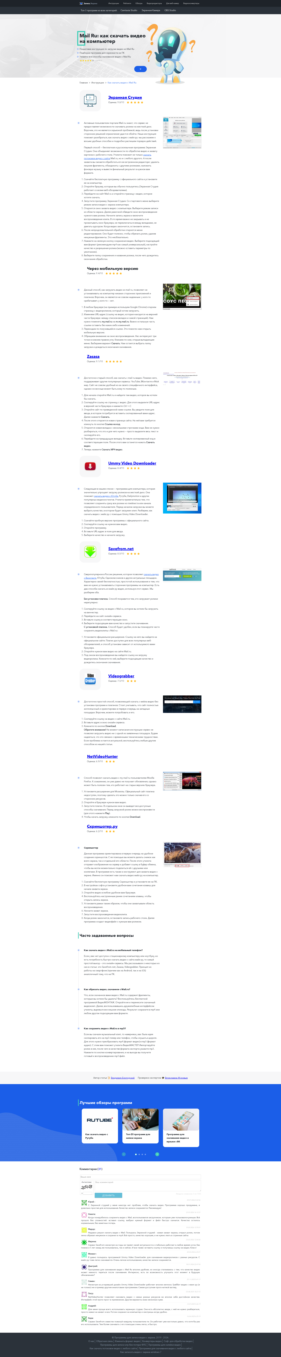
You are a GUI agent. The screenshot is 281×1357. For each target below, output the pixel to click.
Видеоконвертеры (191, 3)
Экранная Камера (151, 10)
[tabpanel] (100, 1126)
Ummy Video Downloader (132, 463)
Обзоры (138, 3)
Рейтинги (127, 3)
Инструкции (113, 3)
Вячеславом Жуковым (176, 1077)
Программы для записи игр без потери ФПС (123, 1344)
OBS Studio (170, 10)
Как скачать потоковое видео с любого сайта (113, 1348)
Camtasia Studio (129, 10)
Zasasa (93, 356)
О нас (91, 1341)
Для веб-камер (172, 3)
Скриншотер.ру (102, 826)
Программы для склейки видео (164, 1344)
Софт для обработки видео (178, 1341)
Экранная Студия (125, 97)
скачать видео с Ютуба (106, 496)
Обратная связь (104, 1341)
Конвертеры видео (152, 1341)
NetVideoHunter (102, 756)
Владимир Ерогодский (123, 1077)
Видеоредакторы (154, 3)
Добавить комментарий (108, 1196)
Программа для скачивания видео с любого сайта (165, 1348)
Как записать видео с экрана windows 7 (140, 1352)
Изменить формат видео (127, 1341)
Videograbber (121, 676)
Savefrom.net (121, 548)
